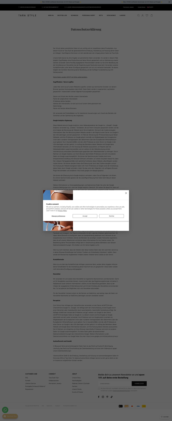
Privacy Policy (62, 211)
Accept (85, 216)
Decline (111, 216)
